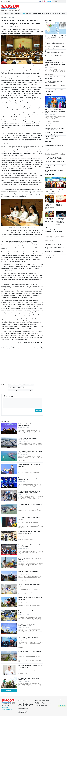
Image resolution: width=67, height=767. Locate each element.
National (6, 13)
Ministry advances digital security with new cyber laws (55, 248)
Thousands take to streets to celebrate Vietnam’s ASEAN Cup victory (55, 51)
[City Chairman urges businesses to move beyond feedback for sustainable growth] (55, 102)
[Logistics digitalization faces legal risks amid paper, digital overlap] (9, 428)
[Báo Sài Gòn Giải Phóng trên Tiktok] (44, 1)
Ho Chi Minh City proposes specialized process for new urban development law (55, 42)
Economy (11, 17)
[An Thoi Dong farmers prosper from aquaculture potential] (9, 562)
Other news (5, 421)
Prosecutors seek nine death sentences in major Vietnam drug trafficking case (54, 243)
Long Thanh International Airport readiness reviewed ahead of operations (55, 86)
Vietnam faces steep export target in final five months (30, 585)
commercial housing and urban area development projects (20, 390)
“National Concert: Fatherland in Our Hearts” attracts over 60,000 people (60, 221)
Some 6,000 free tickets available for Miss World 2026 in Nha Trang (54, 190)
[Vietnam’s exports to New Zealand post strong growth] (9, 615)
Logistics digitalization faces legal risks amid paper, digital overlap (29, 424)
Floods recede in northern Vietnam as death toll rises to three (55, 77)
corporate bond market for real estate (16, 387)
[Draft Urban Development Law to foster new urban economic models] (9, 656)
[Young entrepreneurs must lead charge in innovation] (9, 469)
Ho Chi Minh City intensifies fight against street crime (54, 252)
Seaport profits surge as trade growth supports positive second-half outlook (30, 452)
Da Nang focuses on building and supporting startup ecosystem (29, 545)
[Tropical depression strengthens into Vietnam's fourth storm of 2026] (55, 28)
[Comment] (6, 347)
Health (27, 13)
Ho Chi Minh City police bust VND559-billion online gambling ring (54, 256)
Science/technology (50, 13)
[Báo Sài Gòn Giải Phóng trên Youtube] (42, 1)
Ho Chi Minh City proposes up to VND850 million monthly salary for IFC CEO (54, 133)
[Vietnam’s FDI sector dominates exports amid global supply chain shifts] (9, 482)
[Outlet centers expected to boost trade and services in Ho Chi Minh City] (9, 536)
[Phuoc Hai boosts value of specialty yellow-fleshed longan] (9, 682)
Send (39, 410)
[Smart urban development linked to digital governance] (9, 522)
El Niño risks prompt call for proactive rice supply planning (56, 47)
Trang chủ (2, 13)
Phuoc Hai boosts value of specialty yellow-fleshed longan (29, 678)
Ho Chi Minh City (12, 13)
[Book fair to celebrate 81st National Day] (61, 198)
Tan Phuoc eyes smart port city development (30, 504)
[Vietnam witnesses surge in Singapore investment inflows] (9, 442)
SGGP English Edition (10, 7)
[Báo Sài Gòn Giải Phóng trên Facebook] (40, 1)
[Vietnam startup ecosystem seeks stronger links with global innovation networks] (9, 495)
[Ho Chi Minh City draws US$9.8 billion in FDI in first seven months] (9, 670)
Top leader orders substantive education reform (54, 171)
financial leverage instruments (27, 384)
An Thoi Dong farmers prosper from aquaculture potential (30, 558)
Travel (60, 13)
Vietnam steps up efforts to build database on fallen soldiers (55, 90)
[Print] (17, 347)
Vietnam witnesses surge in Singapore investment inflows (28, 438)
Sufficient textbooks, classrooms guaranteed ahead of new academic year (54, 145)
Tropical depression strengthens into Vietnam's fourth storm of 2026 (56, 37)
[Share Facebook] (38, 347)
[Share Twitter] (41, 347)
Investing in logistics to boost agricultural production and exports (29, 624)
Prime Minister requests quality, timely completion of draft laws (53, 82)
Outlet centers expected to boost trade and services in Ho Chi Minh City (29, 532)
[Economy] (2, 347)
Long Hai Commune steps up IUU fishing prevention (28, 572)
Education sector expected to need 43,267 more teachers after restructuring (54, 162)
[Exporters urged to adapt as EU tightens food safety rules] (9, 602)
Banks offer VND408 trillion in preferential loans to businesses (54, 137)
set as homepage (62, 705)
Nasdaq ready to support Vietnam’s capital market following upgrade (54, 129)
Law (44, 13)
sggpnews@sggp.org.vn (7, 709)
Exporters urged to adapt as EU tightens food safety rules (30, 598)
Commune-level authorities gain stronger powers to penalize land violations (53, 231)
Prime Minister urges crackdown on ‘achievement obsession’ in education (53, 158)
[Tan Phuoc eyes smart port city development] (9, 509)
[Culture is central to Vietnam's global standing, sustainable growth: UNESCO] (49, 198)
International (18, 13)
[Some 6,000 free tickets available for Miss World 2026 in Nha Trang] (55, 182)
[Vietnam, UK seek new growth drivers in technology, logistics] (9, 642)
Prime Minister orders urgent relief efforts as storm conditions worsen (56, 56)
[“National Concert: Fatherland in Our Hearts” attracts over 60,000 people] (61, 214)
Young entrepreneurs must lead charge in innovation (29, 465)
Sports (35, 13)
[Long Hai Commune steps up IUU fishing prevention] (9, 576)
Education (31, 13)
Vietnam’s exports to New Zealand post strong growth (30, 611)
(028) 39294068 (5, 707)
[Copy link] (13, 347)
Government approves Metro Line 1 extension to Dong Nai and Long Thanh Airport (55, 64)
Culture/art (40, 13)
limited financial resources (13, 384)
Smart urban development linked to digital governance (29, 518)
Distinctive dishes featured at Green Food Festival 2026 (49, 220)
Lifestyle (56, 13)
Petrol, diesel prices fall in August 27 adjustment (53, 124)
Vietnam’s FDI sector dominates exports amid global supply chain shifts (30, 478)
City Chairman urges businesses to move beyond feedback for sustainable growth (55, 111)
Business (23, 13)
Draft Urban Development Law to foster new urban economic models (29, 652)
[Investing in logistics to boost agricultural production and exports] (9, 628)
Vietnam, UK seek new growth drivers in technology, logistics (28, 638)
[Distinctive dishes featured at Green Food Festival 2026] (49, 214)
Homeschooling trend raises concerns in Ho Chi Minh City (55, 166)
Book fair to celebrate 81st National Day (59, 204)
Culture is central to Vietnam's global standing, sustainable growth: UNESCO (49, 205)
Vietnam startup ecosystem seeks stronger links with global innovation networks (29, 491)
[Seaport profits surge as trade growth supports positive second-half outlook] (9, 456)
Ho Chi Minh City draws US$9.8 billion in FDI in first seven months (30, 666)
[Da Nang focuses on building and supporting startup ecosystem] (9, 549)
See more (8, 691)
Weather (63, 13)
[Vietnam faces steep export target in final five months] (9, 589)
